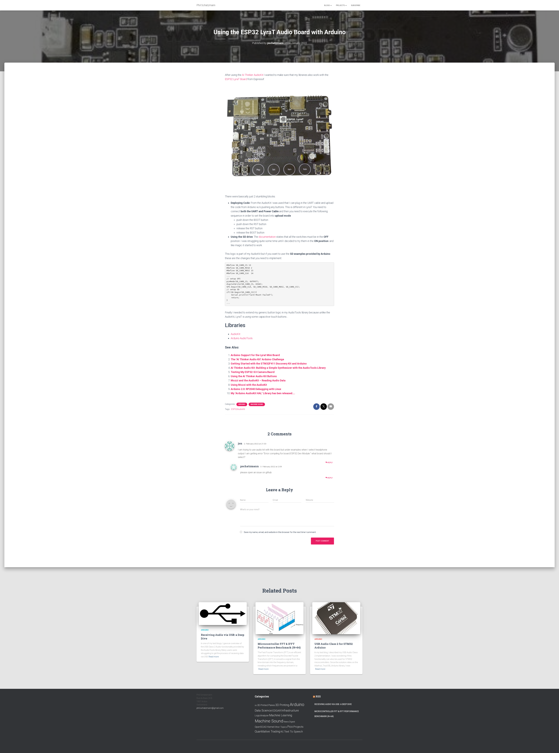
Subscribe (355, 5)
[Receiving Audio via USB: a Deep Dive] (223, 613)
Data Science (263, 710)
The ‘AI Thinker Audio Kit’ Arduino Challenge (257, 359)
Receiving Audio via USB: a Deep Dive (333, 704)
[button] (331, 5)
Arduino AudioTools (242, 338)
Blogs (327, 5)
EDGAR (276, 710)
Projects (340, 5)
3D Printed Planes (266, 705)
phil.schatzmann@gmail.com (210, 708)
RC (282, 731)
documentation (267, 236)
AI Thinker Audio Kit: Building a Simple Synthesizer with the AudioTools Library (278, 367)
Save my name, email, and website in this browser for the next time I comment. (280, 532)
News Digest (289, 722)
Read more (214, 656)
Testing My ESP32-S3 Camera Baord (253, 372)
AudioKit (235, 334)
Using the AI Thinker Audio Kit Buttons (254, 376)
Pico (290, 726)
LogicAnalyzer (262, 715)
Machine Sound (257, 404)
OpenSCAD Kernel (264, 726)
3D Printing (282, 705)
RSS (318, 696)
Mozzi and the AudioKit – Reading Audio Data (258, 380)
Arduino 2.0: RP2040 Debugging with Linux (256, 389)
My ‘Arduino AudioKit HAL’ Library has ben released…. (263, 393)
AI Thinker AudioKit (252, 74)
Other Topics (280, 727)
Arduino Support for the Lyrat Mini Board (255, 355)
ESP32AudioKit (238, 409)
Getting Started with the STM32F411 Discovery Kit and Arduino (269, 363)
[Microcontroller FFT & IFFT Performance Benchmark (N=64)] (279, 618)
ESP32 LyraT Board (236, 79)
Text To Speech (293, 731)
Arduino (241, 404)
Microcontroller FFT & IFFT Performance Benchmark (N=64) (279, 645)
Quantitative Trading (267, 731)
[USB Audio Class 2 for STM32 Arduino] (336, 618)
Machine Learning (280, 715)
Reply (330, 463)
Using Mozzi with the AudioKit (249, 384)
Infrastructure (290, 710)
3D (256, 705)
